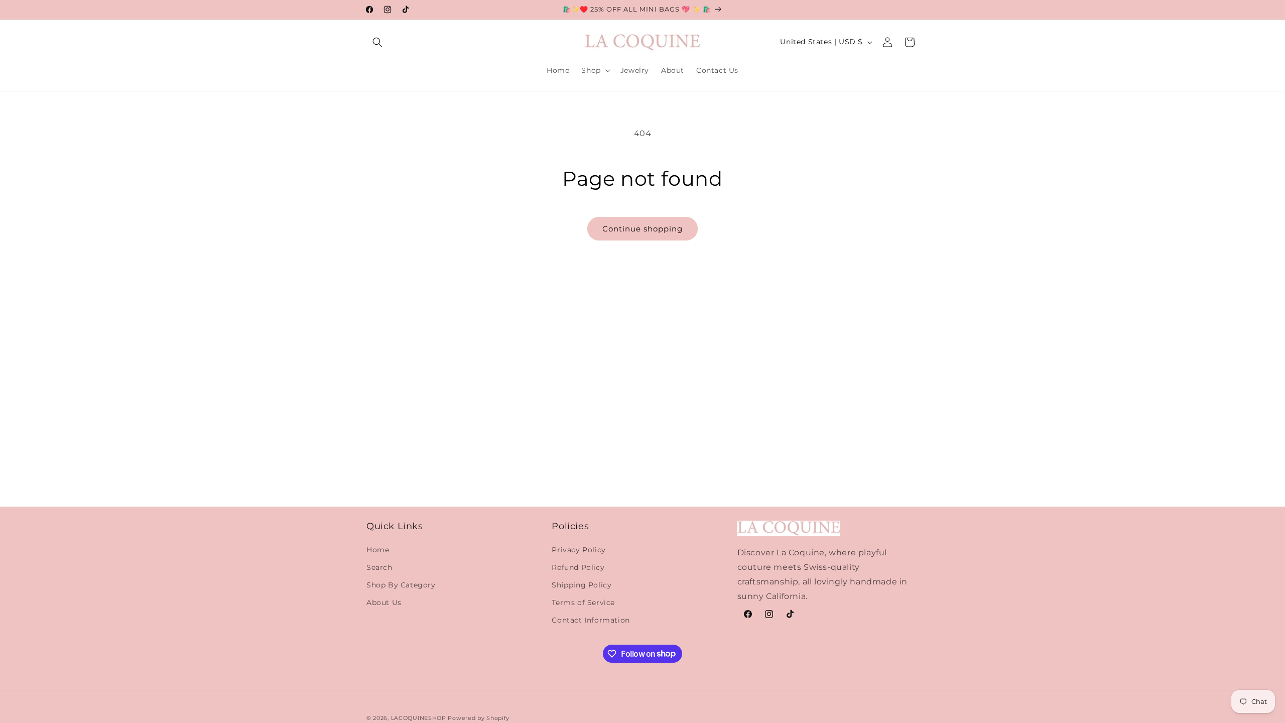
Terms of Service (583, 602)
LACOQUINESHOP (418, 717)
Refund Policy (578, 567)
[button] (377, 42)
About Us (384, 602)
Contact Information (590, 620)
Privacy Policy (578, 549)
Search (379, 567)
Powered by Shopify (478, 717)
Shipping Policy (581, 584)
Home (377, 549)
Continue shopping (642, 228)
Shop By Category (401, 584)
